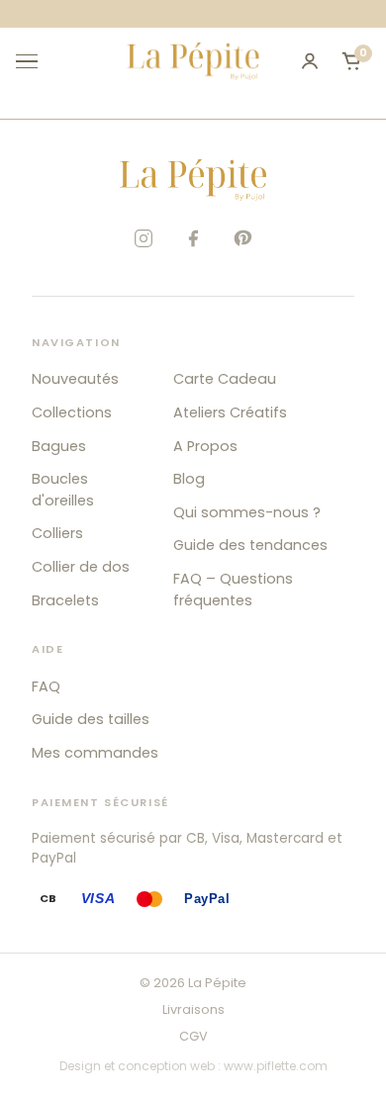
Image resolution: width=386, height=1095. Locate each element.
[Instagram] (143, 238)
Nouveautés (75, 379)
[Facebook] (193, 238)
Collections (72, 412)
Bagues (59, 446)
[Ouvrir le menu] (35, 61)
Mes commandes (95, 753)
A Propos (205, 446)
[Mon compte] (310, 61)
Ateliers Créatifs (230, 412)
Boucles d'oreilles (63, 489)
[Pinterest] (242, 238)
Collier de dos (81, 567)
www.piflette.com (276, 1065)
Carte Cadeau (224, 379)
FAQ (46, 686)
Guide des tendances (250, 545)
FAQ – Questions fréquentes (233, 589)
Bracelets (65, 600)
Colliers (57, 533)
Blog (189, 479)
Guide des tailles (90, 719)
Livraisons (193, 1009)
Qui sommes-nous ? (247, 512)
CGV (193, 1036)
